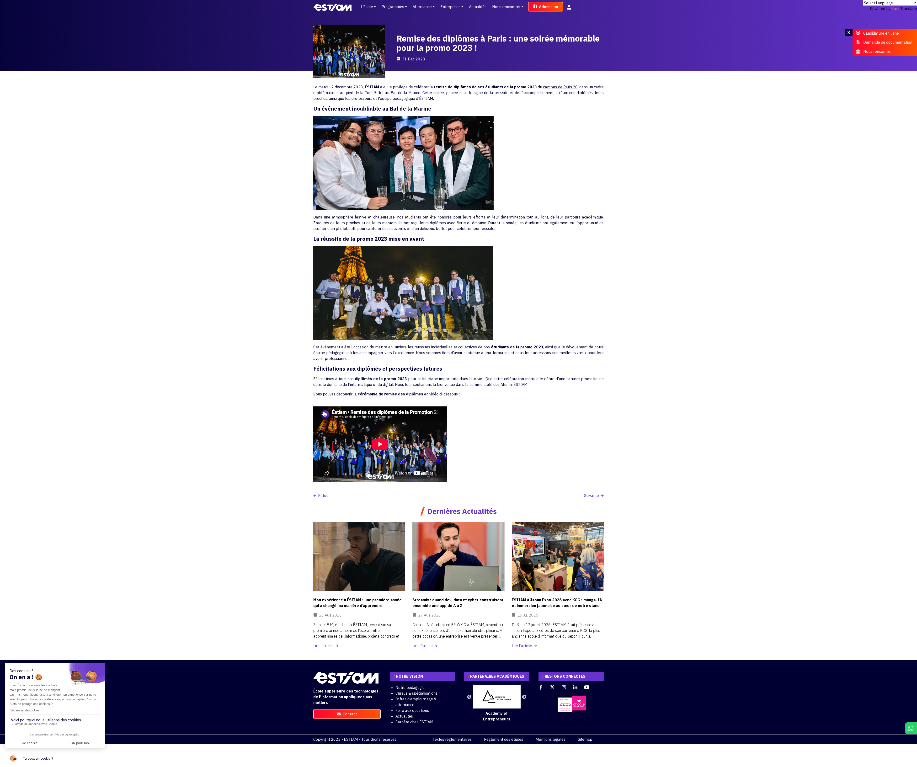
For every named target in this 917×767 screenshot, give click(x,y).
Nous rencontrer (506, 6)
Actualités (477, 6)
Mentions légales (550, 739)
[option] (497, 703)
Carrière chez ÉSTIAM (414, 721)
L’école (367, 6)
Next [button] (524, 697)
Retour (324, 495)
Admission (548, 6)
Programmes (393, 6)
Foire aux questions (412, 710)
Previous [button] (469, 697)
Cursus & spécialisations (416, 693)
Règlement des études (503, 739)
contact (350, 714)
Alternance (422, 6)
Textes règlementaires (452, 739)
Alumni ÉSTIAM (514, 384)
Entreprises (450, 6)
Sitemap (585, 739)
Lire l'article (323, 645)
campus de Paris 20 (560, 87)
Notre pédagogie (410, 687)
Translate (908, 8)
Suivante (591, 495)
